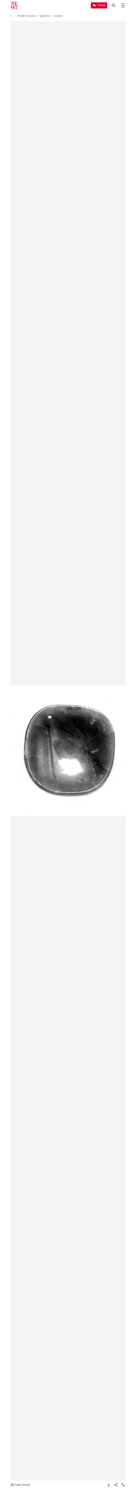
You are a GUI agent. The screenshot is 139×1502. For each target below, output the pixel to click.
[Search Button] (114, 5)
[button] (68, 750)
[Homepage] (14, 5)
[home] (11, 15)
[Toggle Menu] (123, 5)
